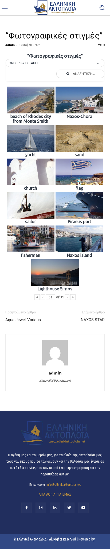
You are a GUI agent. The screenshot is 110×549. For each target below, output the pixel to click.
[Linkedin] (55, 508)
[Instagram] (41, 508)
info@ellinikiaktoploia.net (63, 484)
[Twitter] (69, 508)
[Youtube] (83, 508)
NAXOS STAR (93, 319)
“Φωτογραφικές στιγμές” (54, 36)
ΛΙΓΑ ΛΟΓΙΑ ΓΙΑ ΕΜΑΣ (55, 494)
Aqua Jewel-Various (23, 319)
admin (10, 45)
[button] (55, 63)
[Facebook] (26, 508)
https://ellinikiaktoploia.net (55, 380)
